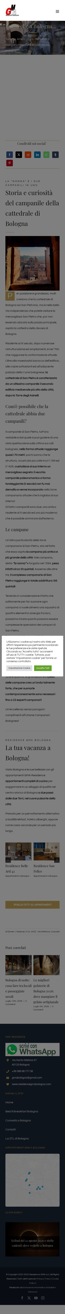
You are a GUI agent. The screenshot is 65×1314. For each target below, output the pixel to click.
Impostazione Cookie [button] (19, 668)
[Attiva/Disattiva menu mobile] (58, 11)
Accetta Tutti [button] (42, 668)
